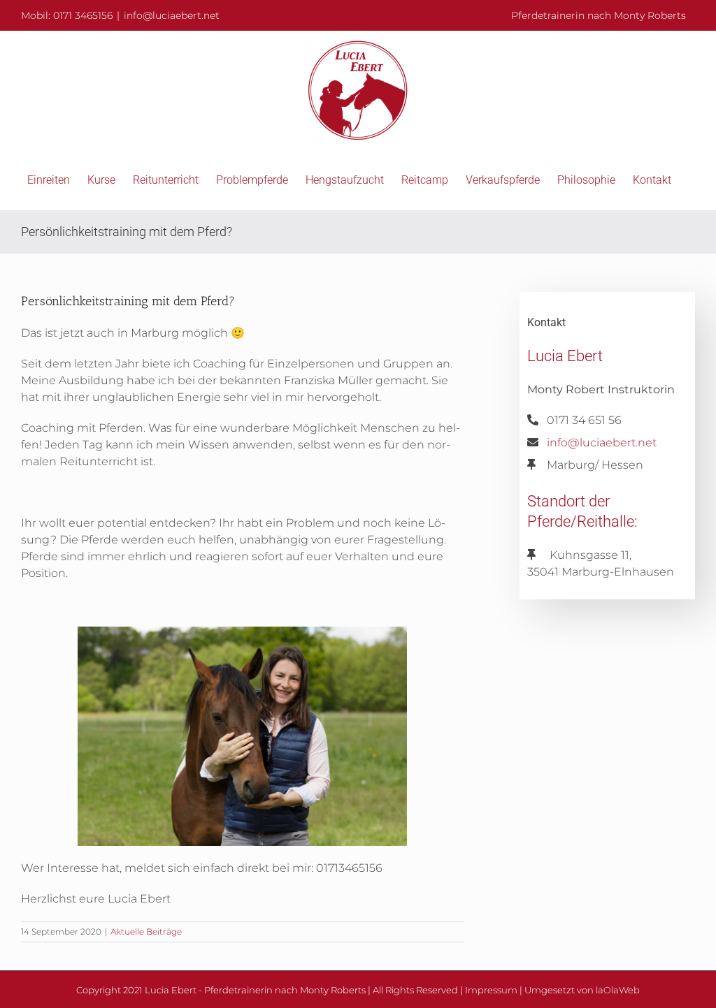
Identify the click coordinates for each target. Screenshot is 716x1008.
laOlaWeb (618, 989)
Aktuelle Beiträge (146, 931)
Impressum (491, 989)
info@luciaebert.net (172, 15)
